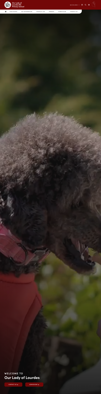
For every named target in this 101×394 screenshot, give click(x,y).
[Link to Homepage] (15, 5)
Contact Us (74, 11)
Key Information (26, 11)
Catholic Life (40, 11)
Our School (13, 11)
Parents (51, 11)
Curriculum (62, 11)
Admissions (33, 384)
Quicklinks (74, 5)
